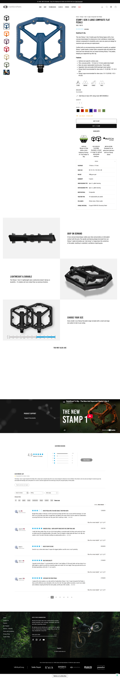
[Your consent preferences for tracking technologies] (117, 675)
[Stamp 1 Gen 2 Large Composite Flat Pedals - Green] (23, 387)
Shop (45, 7)
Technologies (52, 7)
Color (79, 107)
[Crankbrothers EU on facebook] (33, 640)
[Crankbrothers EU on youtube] (44, 640)
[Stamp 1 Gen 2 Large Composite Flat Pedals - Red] (12, 387)
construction (35, 500)
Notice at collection (60, 676)
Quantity (78, 99)
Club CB (60, 7)
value (52, 500)
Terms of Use (54, 629)
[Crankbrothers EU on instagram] (37, 640)
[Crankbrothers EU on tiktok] (40, 640)
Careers (5, 623)
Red (82, 110)
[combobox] (37, 492)
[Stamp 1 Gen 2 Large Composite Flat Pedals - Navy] (17, 387)
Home (77, 16)
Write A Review (86, 460)
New (40, 7)
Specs (96, 161)
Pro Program (6, 626)
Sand (99, 110)
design (41, 500)
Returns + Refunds (8, 628)
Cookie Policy (6, 636)
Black (78, 110)
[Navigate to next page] (71, 597)
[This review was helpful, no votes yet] (100, 522)
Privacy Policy (6, 634)
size (19, 500)
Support (74, 7)
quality (23, 500)
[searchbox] (20, 493)
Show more (57, 500)
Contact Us (6, 620)
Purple (95, 110)
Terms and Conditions (8, 631)
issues (29, 500)
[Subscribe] (55, 634)
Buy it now (96, 125)
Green (103, 110)
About (4, 617)
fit (15, 500)
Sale (79, 7)
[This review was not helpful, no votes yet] (103, 522)
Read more (70, 517)
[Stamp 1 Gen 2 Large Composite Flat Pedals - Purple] (19, 387)
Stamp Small (82, 69)
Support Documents (30, 418)
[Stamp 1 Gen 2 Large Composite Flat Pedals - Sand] (21, 387)
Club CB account (78, 1)
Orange (86, 110)
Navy (91, 110)
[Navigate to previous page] (48, 597)
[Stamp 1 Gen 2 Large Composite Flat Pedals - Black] (10, 387)
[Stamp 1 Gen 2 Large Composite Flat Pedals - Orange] (14, 387)
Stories (67, 7)
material (46, 500)
